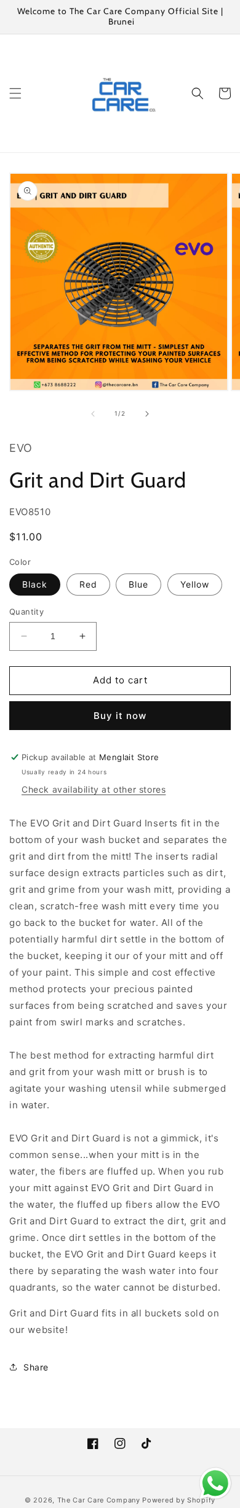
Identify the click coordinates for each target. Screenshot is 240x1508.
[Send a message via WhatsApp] (215, 1483)
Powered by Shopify (178, 1500)
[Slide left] (92, 413)
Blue (138, 584)
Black (34, 584)
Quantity (26, 611)
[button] (15, 93)
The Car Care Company (98, 1500)
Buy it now (120, 715)
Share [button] (36, 1367)
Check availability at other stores (94, 789)
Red (88, 584)
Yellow (194, 584)
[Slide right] (147, 413)
